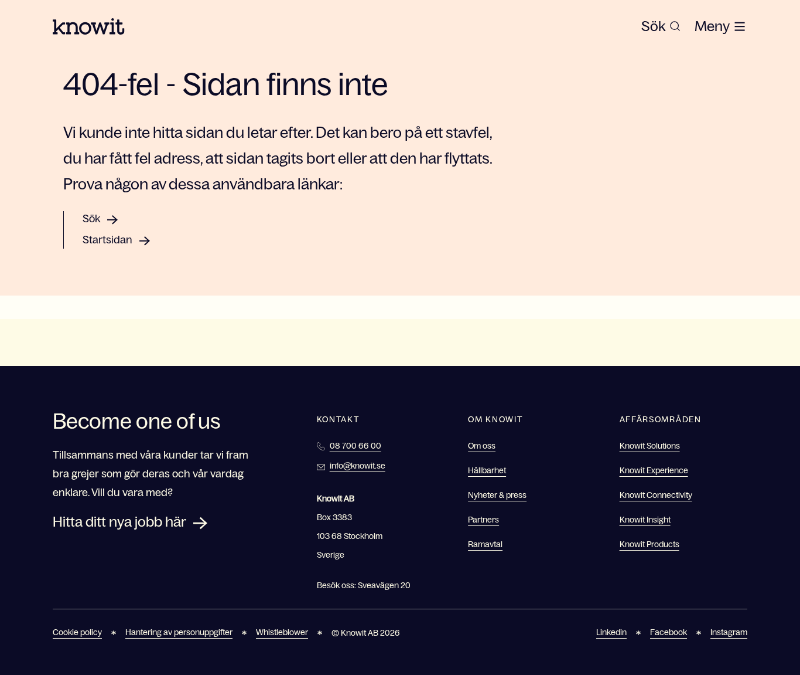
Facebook (668, 632)
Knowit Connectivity (656, 495)
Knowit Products (649, 544)
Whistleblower (282, 632)
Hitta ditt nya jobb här (119, 522)
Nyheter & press (497, 495)
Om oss (481, 445)
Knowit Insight (645, 519)
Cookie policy (77, 632)
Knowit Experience (654, 470)
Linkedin (611, 632)
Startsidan (107, 240)
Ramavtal (485, 544)
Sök (91, 219)
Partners (483, 519)
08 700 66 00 (355, 445)
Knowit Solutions (650, 445)
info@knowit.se (357, 465)
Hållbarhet (487, 470)
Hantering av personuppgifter (179, 632)
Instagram (728, 632)
